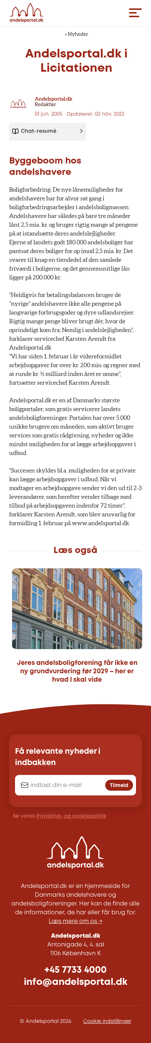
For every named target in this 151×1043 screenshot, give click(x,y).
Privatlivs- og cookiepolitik (71, 816)
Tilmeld (119, 785)
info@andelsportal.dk (76, 982)
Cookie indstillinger (107, 1021)
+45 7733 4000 (75, 970)
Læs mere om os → (75, 921)
